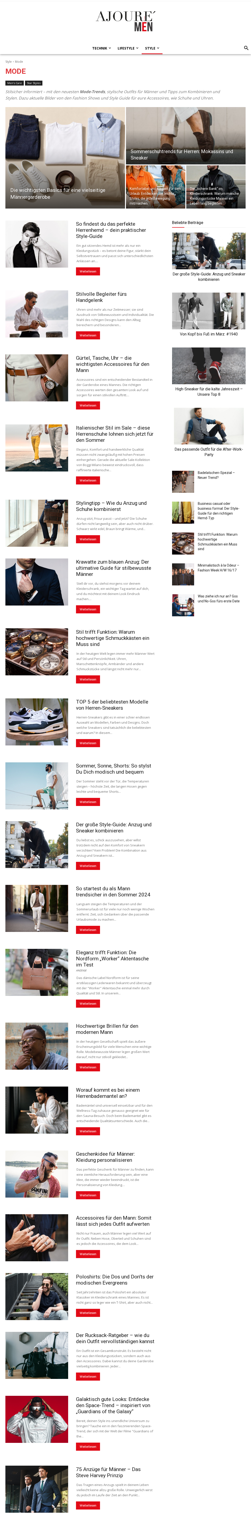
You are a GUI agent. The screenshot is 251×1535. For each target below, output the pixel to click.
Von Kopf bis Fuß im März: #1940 (209, 334)
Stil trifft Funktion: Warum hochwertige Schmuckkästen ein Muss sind (112, 638)
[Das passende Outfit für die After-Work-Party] (209, 426)
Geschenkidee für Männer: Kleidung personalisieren (105, 1157)
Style (8, 62)
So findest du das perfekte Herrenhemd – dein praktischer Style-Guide (111, 230)
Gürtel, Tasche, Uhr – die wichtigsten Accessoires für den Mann (112, 364)
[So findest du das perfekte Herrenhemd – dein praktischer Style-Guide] (36, 244)
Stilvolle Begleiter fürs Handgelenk (101, 297)
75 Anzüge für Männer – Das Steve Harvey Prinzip (108, 1472)
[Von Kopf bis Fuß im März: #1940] (209, 311)
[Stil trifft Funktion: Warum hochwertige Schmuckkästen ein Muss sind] (36, 651)
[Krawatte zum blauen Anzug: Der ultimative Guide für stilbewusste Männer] (36, 582)
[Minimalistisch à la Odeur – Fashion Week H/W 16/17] (183, 574)
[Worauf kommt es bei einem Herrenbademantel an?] (36, 1110)
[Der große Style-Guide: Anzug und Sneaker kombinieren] (36, 844)
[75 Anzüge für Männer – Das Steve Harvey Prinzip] (36, 1489)
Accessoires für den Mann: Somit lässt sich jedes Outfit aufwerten (113, 1221)
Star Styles (33, 83)
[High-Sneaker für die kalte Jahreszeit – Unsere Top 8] (209, 365)
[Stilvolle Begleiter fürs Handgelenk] (36, 313)
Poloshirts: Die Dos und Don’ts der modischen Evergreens (115, 1280)
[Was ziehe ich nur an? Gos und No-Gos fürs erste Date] (183, 605)
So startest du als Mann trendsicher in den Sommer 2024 (113, 892)
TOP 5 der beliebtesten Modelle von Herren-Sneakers (112, 705)
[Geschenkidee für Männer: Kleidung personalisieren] (36, 1174)
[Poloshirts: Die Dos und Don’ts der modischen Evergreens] (36, 1296)
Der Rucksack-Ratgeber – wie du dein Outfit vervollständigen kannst (115, 1338)
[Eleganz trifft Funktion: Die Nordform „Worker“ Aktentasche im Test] (36, 972)
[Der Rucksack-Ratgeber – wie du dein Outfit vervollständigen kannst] (36, 1355)
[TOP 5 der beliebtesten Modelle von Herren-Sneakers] (36, 721)
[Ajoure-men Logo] (125, 21)
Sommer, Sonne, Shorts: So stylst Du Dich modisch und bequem (113, 769)
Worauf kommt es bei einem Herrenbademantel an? (108, 1093)
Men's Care (14, 83)
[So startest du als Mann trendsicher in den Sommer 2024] (36, 908)
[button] (245, 48)
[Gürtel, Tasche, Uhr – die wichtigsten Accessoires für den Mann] (36, 377)
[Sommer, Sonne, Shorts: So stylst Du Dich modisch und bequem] (36, 785)
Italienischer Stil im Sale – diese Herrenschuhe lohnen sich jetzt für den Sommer (114, 434)
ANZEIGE (81, 970)
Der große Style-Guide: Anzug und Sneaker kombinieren (114, 828)
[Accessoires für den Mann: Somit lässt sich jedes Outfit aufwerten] (36, 1237)
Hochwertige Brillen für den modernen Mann (107, 1029)
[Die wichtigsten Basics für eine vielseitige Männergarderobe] (65, 158)
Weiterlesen (88, 271)
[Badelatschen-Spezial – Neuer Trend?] (183, 482)
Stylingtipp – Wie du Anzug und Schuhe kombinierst (111, 506)
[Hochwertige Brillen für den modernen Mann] (36, 1046)
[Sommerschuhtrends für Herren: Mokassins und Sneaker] (186, 135)
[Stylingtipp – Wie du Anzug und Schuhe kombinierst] (36, 523)
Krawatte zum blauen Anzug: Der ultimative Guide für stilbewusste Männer (113, 568)
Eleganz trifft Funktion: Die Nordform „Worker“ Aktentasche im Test (112, 959)
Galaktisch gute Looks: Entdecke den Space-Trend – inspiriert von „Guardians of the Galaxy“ (113, 1405)
